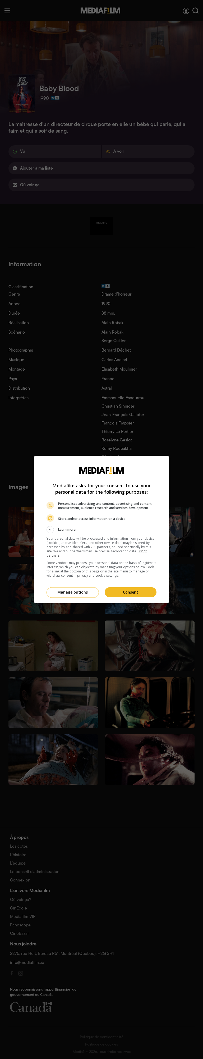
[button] (101, 529)
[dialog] (101, 529)
